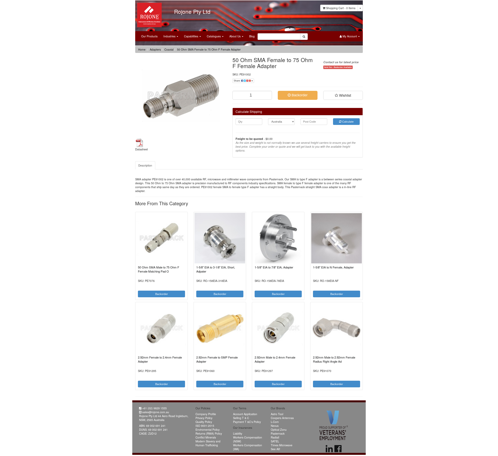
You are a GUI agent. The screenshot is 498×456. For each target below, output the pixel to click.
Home (142, 49)
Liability (237, 433)
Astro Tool (277, 414)
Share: (237, 80)
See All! (275, 449)
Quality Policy (204, 422)
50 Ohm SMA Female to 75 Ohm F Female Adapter (209, 49)
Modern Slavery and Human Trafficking (208, 443)
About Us (235, 36)
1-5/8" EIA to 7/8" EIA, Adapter (274, 267)
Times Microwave (281, 445)
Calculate (347, 121)
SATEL (275, 441)
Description (145, 165)
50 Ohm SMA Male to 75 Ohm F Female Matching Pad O (158, 269)
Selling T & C (241, 418)
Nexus (275, 426)
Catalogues (214, 36)
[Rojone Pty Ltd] (148, 14)
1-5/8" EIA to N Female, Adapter (333, 267)
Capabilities (191, 36)
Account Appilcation (245, 414)
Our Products (149, 36)
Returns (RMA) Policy (209, 433)
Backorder (299, 95)
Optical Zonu (279, 429)
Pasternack (278, 433)
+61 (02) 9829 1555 (154, 408)
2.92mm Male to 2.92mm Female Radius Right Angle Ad (334, 359)
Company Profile (206, 414)
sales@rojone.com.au (155, 412)
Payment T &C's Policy (247, 422)
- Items (340, 8)
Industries (169, 36)
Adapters (155, 49)
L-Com (275, 422)
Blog (252, 36)
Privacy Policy (204, 418)
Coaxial (169, 49)
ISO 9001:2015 (205, 426)
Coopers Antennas (282, 418)
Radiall (275, 437)
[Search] (304, 36)
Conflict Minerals (206, 437)
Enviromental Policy (208, 429)
